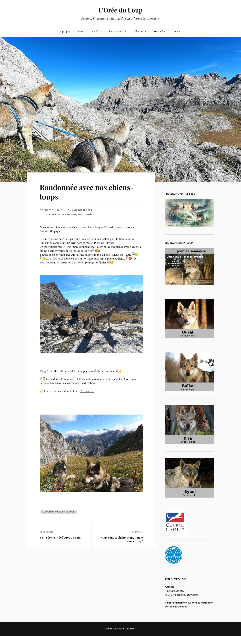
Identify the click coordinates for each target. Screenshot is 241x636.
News (80, 31)
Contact (177, 31)
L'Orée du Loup (121, 10)
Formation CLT (117, 31)
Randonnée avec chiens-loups (59, 512)
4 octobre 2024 (82, 210)
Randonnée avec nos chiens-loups (87, 191)
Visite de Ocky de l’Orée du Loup (60, 537)
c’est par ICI (87, 391)
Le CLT (95, 31)
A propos (65, 31)
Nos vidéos (159, 31)
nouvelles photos (64, 214)
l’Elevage (138, 31)
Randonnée (85, 214)
